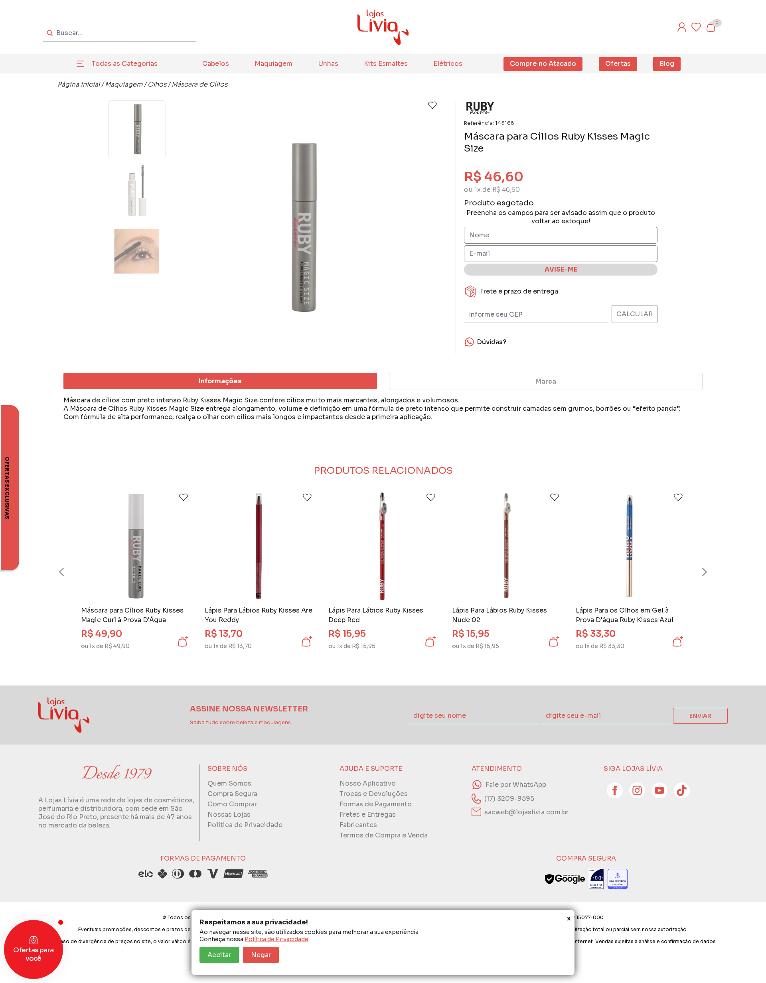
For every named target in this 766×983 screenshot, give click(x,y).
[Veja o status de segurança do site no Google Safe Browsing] (565, 879)
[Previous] (69, 572)
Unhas (328, 63)
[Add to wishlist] (432, 105)
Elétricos (447, 63)
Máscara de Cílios (199, 84)
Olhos (157, 84)
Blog (666, 63)
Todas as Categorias (125, 63)
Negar (261, 955)
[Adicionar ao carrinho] (182, 642)
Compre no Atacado (543, 63)
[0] (710, 27)
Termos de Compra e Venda (384, 835)
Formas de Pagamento (376, 804)
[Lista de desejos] (696, 27)
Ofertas (618, 63)
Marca (545, 381)
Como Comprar (232, 804)
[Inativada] (596, 879)
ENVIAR (700, 715)
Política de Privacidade (276, 939)
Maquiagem (273, 63)
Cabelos (215, 63)
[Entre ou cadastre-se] (681, 27)
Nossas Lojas (229, 814)
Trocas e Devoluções (374, 794)
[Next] (697, 572)
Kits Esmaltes (386, 63)
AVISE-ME (561, 269)
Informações (220, 381)
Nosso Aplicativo (368, 783)
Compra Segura (232, 794)
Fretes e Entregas (368, 814)
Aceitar (219, 955)
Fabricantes (358, 825)
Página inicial (78, 84)
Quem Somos (229, 783)
